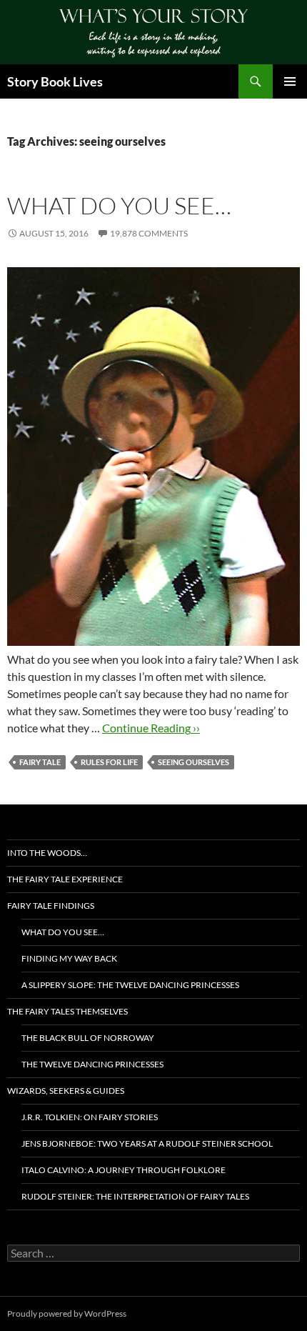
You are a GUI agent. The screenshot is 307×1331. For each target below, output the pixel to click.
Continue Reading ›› (151, 727)
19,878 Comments (149, 233)
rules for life (109, 762)
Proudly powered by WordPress (66, 1313)
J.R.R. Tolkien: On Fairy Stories (89, 1117)
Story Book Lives (55, 81)
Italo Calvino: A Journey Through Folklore (123, 1170)
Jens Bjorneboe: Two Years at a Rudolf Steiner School (147, 1143)
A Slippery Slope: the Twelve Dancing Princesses (130, 984)
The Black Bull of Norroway (87, 1037)
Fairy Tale (40, 762)
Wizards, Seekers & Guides (65, 1090)
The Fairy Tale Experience (65, 879)
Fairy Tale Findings (50, 905)
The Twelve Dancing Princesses (92, 1064)
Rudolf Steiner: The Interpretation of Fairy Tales (135, 1196)
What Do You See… (119, 205)
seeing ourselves (193, 762)
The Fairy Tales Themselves (67, 1011)
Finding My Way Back (69, 958)
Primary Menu (290, 81)
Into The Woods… (47, 852)
